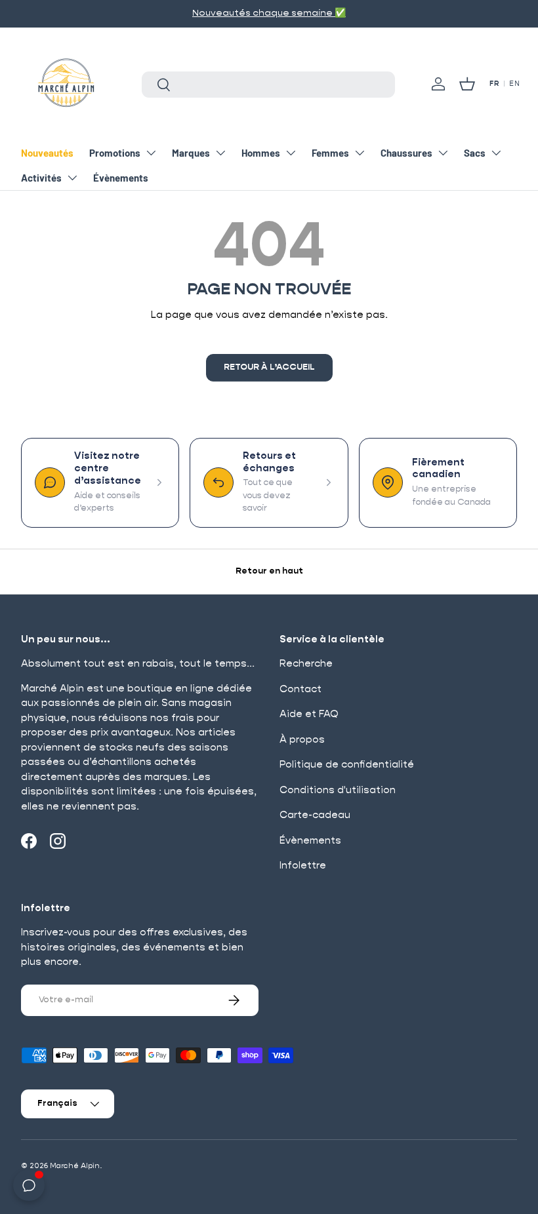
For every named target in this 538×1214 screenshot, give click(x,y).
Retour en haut (269, 571)
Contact (300, 689)
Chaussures (406, 153)
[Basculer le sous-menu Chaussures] (443, 153)
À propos (302, 740)
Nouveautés (47, 153)
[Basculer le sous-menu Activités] (72, 178)
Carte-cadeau (314, 815)
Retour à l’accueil (269, 367)
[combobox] (268, 84)
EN (514, 84)
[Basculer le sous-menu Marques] (220, 153)
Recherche (306, 664)
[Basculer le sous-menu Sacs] (496, 153)
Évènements (120, 178)
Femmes (330, 153)
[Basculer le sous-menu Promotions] (151, 153)
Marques (191, 153)
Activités (41, 178)
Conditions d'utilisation (337, 790)
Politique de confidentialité (346, 765)
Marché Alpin (75, 1165)
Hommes (260, 153)
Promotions (114, 153)
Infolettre (302, 866)
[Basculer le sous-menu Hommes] (291, 153)
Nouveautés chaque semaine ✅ (269, 13)
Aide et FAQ (309, 714)
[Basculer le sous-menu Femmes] (359, 153)
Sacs (475, 153)
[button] (467, 83)
